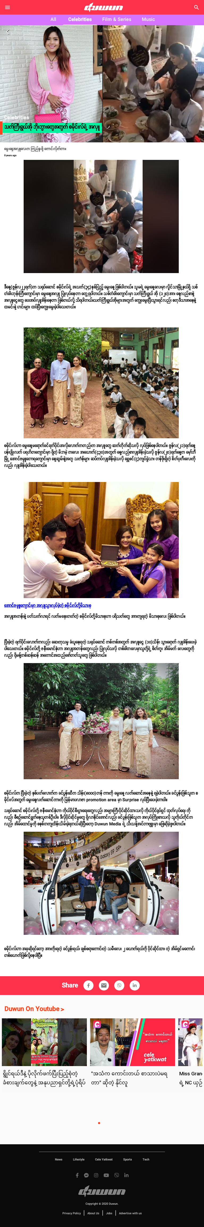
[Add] (88, 985)
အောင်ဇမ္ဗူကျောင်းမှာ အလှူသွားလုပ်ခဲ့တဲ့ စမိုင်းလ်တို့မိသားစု (47, 605)
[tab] (53, 20)
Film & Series (116, 19)
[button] (88, 985)
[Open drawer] (7, 7)
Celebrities (80, 19)
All (53, 19)
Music (148, 19)
